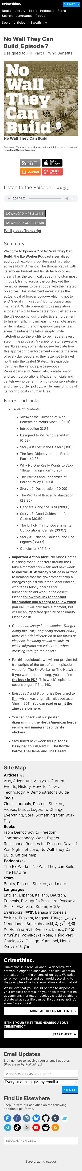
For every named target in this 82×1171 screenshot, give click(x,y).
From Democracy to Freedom (30, 832)
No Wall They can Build (53, 866)
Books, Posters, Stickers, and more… (36, 883)
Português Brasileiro (39, 901)
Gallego (32, 941)
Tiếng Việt (63, 935)
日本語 (54, 906)
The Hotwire (15, 872)
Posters (40, 803)
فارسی (70, 918)
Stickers (56, 803)
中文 (29, 912)
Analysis (41, 781)
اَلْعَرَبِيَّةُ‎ (60, 923)
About (40, 16)
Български (13, 912)
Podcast (11, 861)
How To (40, 786)
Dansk (57, 929)
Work (40, 838)
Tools (33, 11)
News (54, 786)
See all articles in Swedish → (25, 22)
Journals (23, 803)
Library (20, 11)
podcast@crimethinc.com (20, 150)
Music (23, 809)
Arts (7, 781)
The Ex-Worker (17, 866)
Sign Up (70, 1090)
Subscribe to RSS (30, 163)
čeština (10, 918)
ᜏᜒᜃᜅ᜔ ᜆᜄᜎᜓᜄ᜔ (16, 946)
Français (11, 901)
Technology (14, 792)
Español (26, 895)
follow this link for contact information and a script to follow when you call (44, 602)
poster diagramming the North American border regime (45, 722)
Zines (9, 803)
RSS (21, 775)
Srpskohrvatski (40, 923)
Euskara (26, 918)
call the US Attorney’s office (38, 572)
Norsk (65, 941)
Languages (24, 16)
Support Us (71, 4)
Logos (36, 809)
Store (61, 11)
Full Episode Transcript (22, 231)
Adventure (22, 781)
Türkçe (56, 918)
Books (7, 11)
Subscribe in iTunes (52, 163)
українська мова (37, 935)
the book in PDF (24, 680)
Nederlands (14, 923)
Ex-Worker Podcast (35, 256)
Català (9, 941)
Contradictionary (19, 838)
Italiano (41, 895)
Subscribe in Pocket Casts (52, 172)
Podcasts (47, 11)
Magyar (41, 918)
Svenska (42, 929)
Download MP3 (24, 213)
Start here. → (64, 1034)
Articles (11, 775)
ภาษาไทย (12, 935)
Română (17, 929)
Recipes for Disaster (43, 843)
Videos (10, 809)
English (10, 895)
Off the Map (25, 855)
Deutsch (57, 895)
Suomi (41, 906)
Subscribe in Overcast (30, 172)
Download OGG (25, 223)
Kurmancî (49, 941)
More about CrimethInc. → (53, 1011)
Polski (9, 906)
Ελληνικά (25, 906)
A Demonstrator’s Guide (48, 792)
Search (7, 16)
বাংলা (29, 929)
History (24, 786)
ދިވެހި (20, 941)
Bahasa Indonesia (51, 912)
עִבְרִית (70, 929)
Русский (67, 901)
